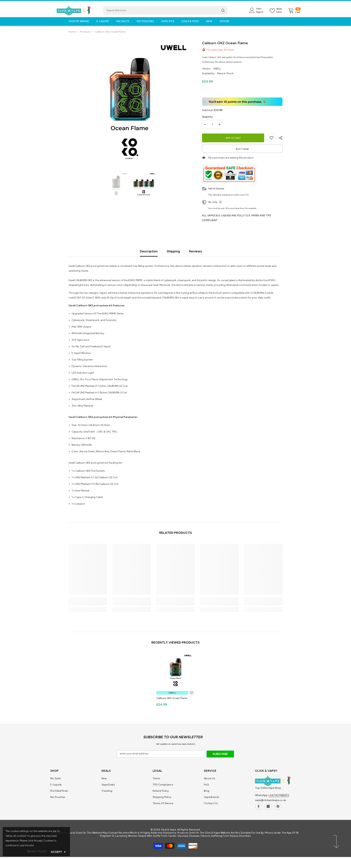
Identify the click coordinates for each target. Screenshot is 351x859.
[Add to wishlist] (271, 137)
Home (72, 31)
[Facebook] (258, 806)
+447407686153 (278, 795)
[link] (88, 603)
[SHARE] (279, 138)
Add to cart (233, 138)
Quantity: (207, 116)
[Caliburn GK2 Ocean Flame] (175, 670)
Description (149, 251)
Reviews (195, 251)
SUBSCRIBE (220, 754)
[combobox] (161, 10)
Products (85, 31)
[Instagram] (268, 806)
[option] (130, 101)
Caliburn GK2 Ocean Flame (171, 698)
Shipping (173, 251)
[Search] (165, 10)
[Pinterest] (277, 806)
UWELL (217, 68)
